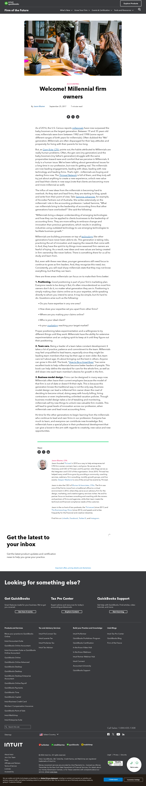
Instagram (95, 518)
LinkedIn (65, 518)
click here (53, 772)
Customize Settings (133, 780)
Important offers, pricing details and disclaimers (73, 568)
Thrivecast (90, 507)
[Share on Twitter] (73, 117)
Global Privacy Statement (49, 778)
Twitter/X (82, 518)
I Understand (113, 780)
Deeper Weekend (65, 480)
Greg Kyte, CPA (51, 149)
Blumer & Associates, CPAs (83, 485)
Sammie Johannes (85, 196)
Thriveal (67, 463)
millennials (77, 128)
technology (87, 236)
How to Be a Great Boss (81, 362)
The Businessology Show (62, 510)
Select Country (49, 734)
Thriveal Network (68, 175)
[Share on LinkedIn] (77, 117)
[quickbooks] (12, 3)
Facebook (74, 518)
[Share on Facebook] (68, 117)
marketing (52, 325)
